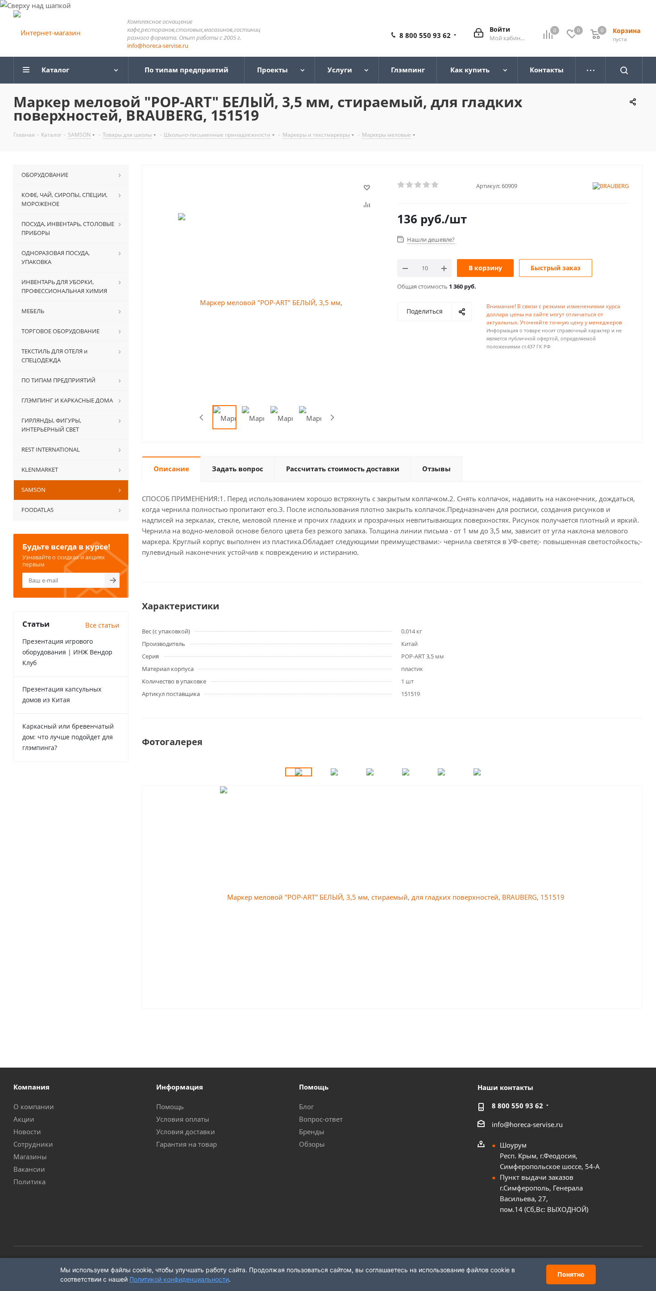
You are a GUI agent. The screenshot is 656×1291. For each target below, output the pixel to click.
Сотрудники (33, 1144)
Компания (31, 1086)
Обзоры (312, 1144)
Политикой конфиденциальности (179, 1279)
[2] (410, 185)
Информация (179, 1086)
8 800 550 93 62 (425, 35)
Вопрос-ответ (321, 1119)
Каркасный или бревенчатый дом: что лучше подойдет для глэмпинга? (68, 737)
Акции (23, 1119)
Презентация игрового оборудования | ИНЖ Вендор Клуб (67, 652)
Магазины (30, 1156)
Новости (27, 1131)
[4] (427, 185)
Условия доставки (185, 1131)
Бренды (311, 1131)
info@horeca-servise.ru (157, 46)
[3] (418, 185)
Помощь (170, 1106)
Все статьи (102, 624)
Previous (201, 417)
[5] (435, 185)
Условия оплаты (182, 1119)
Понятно (571, 1274)
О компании (33, 1106)
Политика (29, 1181)
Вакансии (29, 1169)
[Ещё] (591, 70)
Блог (306, 1106)
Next (332, 417)
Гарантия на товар (186, 1144)
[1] (401, 185)
